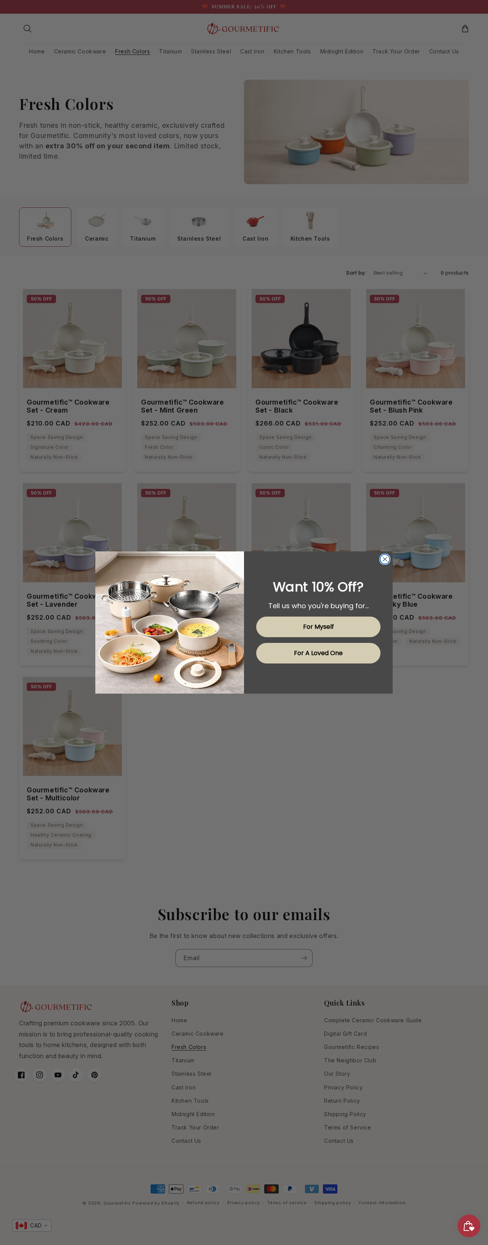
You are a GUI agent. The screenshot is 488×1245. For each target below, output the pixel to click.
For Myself (318, 626)
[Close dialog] (385, 559)
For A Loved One (318, 653)
